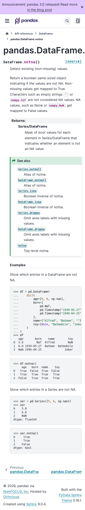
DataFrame (46, 33)
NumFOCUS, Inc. (16, 491)
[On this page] (78, 20)
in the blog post (39, 10)
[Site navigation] (7, 20)
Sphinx (31, 504)
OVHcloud (11, 497)
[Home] (7, 33)
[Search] (67, 20)
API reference (24, 33)
